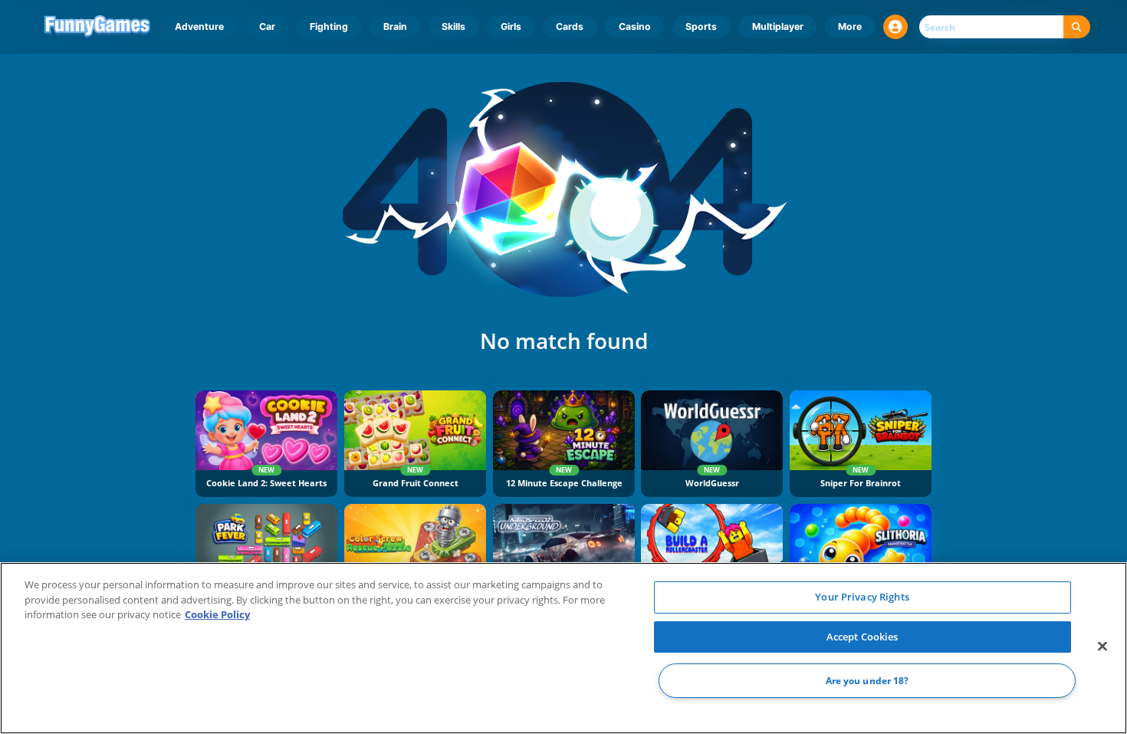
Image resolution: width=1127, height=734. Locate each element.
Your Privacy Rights (862, 597)
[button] (895, 27)
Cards (569, 26)
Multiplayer (777, 26)
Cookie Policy (217, 614)
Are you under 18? (867, 680)
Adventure (199, 26)
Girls (511, 26)
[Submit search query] (1076, 27)
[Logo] (98, 27)
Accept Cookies (862, 636)
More (850, 26)
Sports (701, 26)
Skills (453, 26)
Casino (635, 26)
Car (267, 26)
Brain (395, 26)
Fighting (329, 26)
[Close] (1102, 646)
